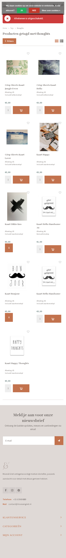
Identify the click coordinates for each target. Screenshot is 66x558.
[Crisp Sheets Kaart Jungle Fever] (17, 67)
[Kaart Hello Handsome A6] (49, 207)
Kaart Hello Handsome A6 (48, 226)
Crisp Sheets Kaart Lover (14, 156)
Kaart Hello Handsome (48, 294)
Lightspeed (46, 548)
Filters (10, 41)
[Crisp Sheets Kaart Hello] (49, 67)
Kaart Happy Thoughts (17, 363)
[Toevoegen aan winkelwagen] (21, 110)
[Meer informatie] (9, 247)
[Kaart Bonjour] (17, 276)
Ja (21, 10)
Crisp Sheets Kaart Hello (46, 87)
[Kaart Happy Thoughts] (17, 346)
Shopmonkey (33, 551)
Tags (12, 28)
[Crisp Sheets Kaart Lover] (17, 137)
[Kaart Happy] (49, 137)
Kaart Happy (43, 154)
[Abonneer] (59, 440)
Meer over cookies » (51, 10)
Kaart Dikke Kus (13, 224)
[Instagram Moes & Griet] (12, 490)
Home (5, 28)
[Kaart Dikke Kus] (17, 207)
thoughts (20, 28)
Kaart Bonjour (12, 294)
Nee (34, 10)
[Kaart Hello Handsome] (49, 276)
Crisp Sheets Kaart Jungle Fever (14, 87)
